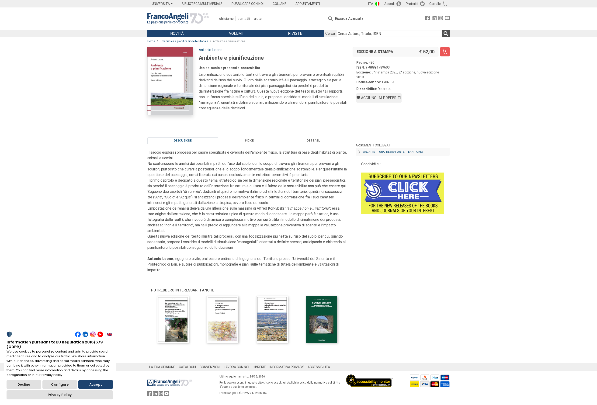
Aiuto (258, 19)
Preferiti (412, 4)
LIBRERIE (259, 367)
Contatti (244, 19)
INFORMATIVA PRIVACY (287, 367)
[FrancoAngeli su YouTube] (447, 19)
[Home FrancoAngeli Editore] (178, 19)
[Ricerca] (446, 33)
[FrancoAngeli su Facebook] (427, 19)
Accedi (389, 4)
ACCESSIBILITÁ (319, 367)
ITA (370, 4)
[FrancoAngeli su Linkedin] (434, 19)
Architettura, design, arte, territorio (393, 151)
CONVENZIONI (210, 367)
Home (151, 41)
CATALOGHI (187, 367)
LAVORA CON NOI (236, 367)
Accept (95, 384)
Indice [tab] (249, 140)
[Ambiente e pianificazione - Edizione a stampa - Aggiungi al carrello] (445, 51)
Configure (60, 384)
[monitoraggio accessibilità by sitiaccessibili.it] (369, 377)
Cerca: (330, 33)
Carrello (435, 4)
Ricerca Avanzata (349, 18)
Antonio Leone (210, 50)
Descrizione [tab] (183, 140)
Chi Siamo (226, 19)
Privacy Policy (60, 394)
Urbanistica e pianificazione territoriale (184, 41)
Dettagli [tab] (313, 140)
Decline (23, 384)
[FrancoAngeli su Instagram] (440, 19)
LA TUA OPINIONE (162, 367)
